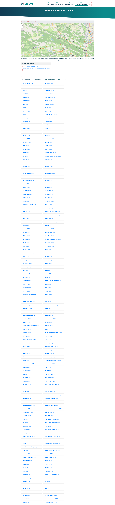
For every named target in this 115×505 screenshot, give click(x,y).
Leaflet (93, 56)
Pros (48, 4)
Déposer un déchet (69, 4)
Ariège (31, 21)
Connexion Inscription (91, 5)
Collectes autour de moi (81, 4)
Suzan (35, 21)
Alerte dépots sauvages (57, 4)
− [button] (22, 27)
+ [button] (22, 25)
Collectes (27, 21)
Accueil (23, 21)
